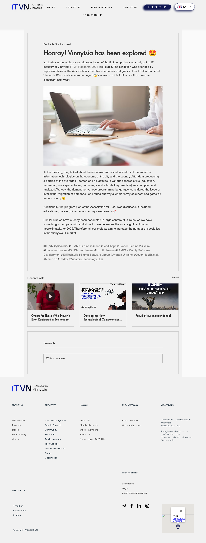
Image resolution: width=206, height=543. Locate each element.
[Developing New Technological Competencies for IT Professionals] (103, 296)
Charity (48, 453)
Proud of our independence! (153, 315)
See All (175, 277)
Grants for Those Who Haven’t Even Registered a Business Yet (50, 317)
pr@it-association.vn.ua (134, 493)
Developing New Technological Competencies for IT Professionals (101, 317)
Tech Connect (52, 444)
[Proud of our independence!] (155, 296)
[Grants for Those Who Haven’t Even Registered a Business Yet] (51, 296)
